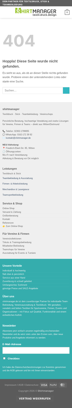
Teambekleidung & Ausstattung (18, 178)
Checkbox (14, 358)
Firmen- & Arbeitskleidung (15, 183)
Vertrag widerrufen (35, 398)
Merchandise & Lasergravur (16, 189)
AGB (20, 385)
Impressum (11, 385)
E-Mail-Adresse (12, 344)
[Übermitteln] (66, 90)
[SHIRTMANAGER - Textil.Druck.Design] (36, 12)
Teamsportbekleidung (13, 195)
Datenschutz (32, 385)
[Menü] (5, 12)
